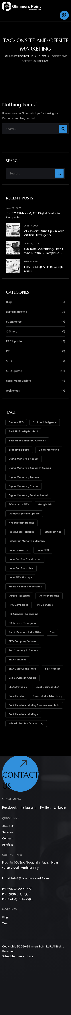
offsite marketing (19, 595)
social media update (18, 380)
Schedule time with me (17, 956)
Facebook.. (10, 807)
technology (13, 390)
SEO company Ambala (22, 641)
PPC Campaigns (18, 604)
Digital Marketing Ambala (24, 477)
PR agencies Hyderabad (23, 614)
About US (8, 826)
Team (5, 923)
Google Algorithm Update (24, 513)
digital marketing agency (23, 458)
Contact (7, 838)
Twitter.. (46, 807)
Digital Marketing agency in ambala (30, 468)
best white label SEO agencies (27, 440)
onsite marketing (49, 595)
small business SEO (47, 687)
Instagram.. (29, 807)
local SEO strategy (20, 577)
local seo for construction (25, 559)
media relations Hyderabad (25, 586)
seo (52, 632)
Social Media (16, 696)
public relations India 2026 (25, 632)
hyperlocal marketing (21, 522)
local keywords (18, 550)
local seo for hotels (21, 568)
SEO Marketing (18, 659)
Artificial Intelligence (44, 422)
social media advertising (47, 696)
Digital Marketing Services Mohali (28, 495)
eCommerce (14, 321)
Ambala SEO (16, 422)
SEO (9, 361)
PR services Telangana (22, 623)
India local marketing (22, 531)
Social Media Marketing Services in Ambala (34, 705)
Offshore (11, 331)
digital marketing (16, 312)
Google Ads (45, 504)
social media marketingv (23, 714)
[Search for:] (35, 128)
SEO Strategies (18, 687)
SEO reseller (52, 668)
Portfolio (7, 844)
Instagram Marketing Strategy (27, 541)
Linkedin (60, 807)
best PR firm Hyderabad (23, 431)
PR (8, 351)
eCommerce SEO (19, 504)
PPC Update (14, 341)
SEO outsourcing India (22, 668)
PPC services (45, 604)
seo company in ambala (23, 650)
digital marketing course (23, 486)
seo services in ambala (22, 677)
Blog (9, 302)
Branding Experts (19, 449)
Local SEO (43, 550)
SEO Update (14, 371)
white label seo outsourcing (26, 723)
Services (7, 832)
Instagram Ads (52, 531)
